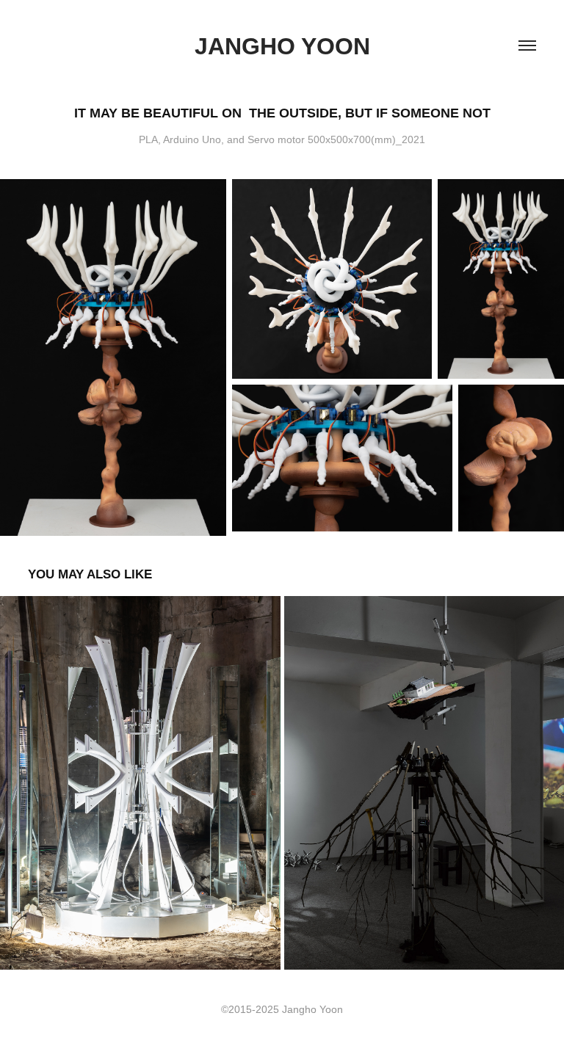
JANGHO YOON (282, 46)
